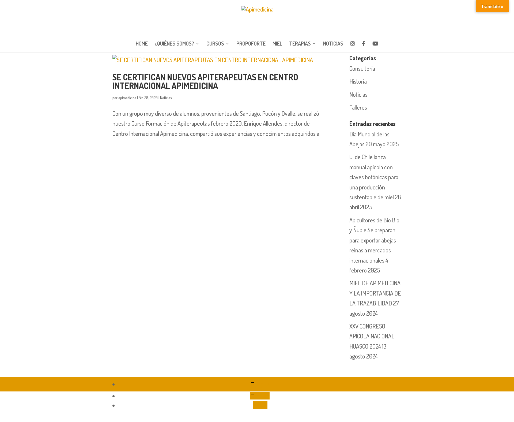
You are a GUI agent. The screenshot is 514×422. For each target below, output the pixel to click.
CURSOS (215, 44)
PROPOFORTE (251, 44)
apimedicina (127, 97)
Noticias (166, 97)
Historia (358, 81)
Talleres (358, 107)
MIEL (277, 44)
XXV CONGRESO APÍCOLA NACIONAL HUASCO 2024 (371, 336)
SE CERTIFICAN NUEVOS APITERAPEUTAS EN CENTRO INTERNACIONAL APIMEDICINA (205, 81)
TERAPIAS (300, 44)
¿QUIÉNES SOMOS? (174, 44)
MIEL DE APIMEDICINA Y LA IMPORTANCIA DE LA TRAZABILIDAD (375, 293)
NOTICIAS (333, 44)
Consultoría (362, 68)
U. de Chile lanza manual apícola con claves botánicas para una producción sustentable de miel (373, 177)
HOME (142, 44)
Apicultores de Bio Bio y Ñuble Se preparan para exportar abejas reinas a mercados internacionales (374, 240)
